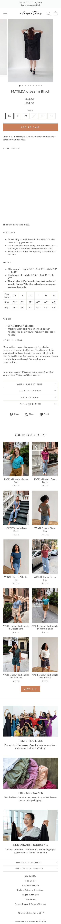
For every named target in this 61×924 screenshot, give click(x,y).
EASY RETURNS (30, 397)
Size (30, 110)
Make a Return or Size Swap (30, 890)
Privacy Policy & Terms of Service (30, 904)
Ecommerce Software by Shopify (30, 921)
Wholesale (30, 899)
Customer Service (30, 885)
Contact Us (30, 876)
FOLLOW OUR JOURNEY (29, 869)
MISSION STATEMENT (29, 863)
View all (30, 689)
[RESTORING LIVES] (30, 721)
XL (42, 116)
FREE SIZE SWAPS (30, 391)
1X (51, 116)
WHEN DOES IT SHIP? (30, 384)
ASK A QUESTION (30, 404)
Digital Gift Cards (30, 894)
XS (9, 116)
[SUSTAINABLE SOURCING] (30, 825)
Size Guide (30, 880)
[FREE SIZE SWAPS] (30, 773)
